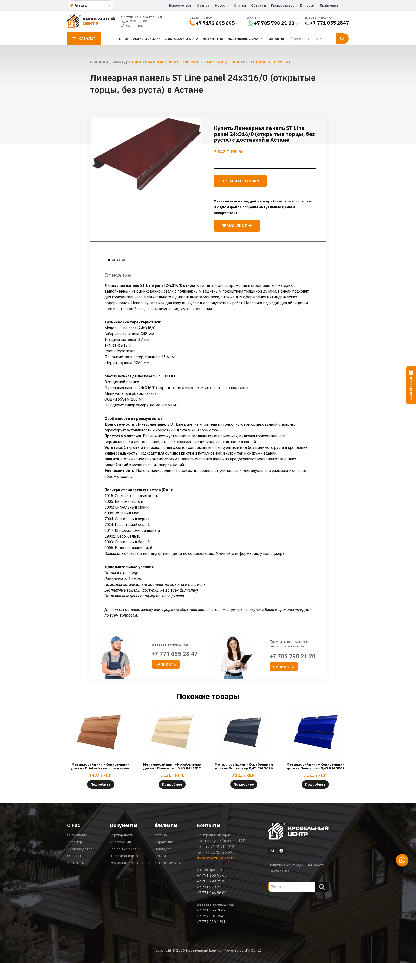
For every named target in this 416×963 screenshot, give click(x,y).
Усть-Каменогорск (171, 863)
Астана (161, 835)
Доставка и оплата (181, 38)
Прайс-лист (329, 5)
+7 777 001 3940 (211, 916)
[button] (166, 664)
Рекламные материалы (130, 863)
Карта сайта (279, 871)
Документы (212, 38)
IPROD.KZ (252, 950)
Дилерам (307, 5)
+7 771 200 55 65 (212, 875)
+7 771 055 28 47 (175, 654)
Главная (99, 62)
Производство (282, 5)
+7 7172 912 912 (219, 846)
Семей (160, 856)
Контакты (275, 38)
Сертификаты (122, 835)
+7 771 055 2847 (329, 23)
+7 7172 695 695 (215, 23)
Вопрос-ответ (180, 5)
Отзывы (203, 5)
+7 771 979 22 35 (212, 887)
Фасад (119, 62)
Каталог (122, 38)
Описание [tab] (116, 260)
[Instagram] (272, 851)
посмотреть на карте (215, 858)
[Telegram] (281, 851)
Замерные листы (124, 849)
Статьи (240, 5)
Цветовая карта (124, 856)
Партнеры (76, 842)
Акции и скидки (147, 38)
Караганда (164, 842)
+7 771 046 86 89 (212, 892)
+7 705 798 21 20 (274, 23)
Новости (222, 5)
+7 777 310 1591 (211, 921)
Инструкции (120, 842)
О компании (77, 835)
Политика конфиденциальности (296, 865)
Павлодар (163, 849)
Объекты (258, 5)
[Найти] (342, 38)
